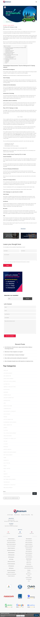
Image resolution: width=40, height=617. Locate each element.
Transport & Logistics (9, 484)
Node (5, 457)
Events (5, 427)
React (5, 465)
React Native (7, 468)
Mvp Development (8, 454)
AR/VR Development (11, 552)
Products (6, 460)
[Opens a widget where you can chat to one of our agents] (36, 615)
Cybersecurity (7, 408)
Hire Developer (8, 435)
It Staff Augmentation (11, 554)
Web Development (8, 487)
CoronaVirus (7, 400)
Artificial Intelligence (10, 381)
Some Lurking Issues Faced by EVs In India (11, 54)
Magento (6, 446)
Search (4, 491)
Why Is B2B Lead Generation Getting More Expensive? (16, 358)
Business (5, 25)
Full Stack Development (11, 563)
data (6, 110)
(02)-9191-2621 (20, 533)
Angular (6, 370)
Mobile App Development (10, 452)
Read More (5, 75)
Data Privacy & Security (10, 411)
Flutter (6, 430)
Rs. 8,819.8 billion (17, 134)
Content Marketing (9, 397)
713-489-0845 (8, 533)
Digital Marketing (8, 419)
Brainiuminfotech (7, 29)
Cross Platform (8, 405)
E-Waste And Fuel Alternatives (10, 50)
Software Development (10, 479)
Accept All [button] (22, 615)
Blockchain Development (11, 550)
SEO (5, 471)
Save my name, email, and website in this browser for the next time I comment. (17, 261)
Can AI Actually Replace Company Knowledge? (14, 354)
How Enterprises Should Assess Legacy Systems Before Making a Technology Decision (18, 348)
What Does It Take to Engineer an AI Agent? (14, 351)
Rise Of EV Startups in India (8, 53)
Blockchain (7, 389)
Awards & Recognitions (10, 386)
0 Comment (19, 29)
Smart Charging (8, 49)
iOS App (5, 441)
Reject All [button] (18, 615)
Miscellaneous (11, 25)
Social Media (7, 476)
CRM (5, 403)
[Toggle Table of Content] (25, 46)
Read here (5, 150)
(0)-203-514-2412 (32, 533)
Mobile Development (11, 538)
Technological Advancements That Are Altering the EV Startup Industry (15, 47)
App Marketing (7, 375)
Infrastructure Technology (9, 51)
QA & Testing (11, 559)
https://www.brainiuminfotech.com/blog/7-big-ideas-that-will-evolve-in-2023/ (19, 75)
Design (5, 416)
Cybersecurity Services (11, 561)
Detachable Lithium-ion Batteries (10, 52)
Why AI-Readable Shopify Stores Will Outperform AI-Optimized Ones (19, 361)
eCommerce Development (10, 422)
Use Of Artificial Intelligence (9, 48)
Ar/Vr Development (9, 378)
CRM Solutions (11, 568)
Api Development (8, 373)
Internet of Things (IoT (10, 438)
